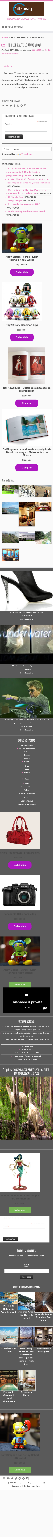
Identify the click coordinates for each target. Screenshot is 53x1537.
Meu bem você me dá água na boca (26, 666)
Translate (26, 154)
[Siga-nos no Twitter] (9, 27)
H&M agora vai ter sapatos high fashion (26, 612)
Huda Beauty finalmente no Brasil (26, 211)
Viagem (27, 758)
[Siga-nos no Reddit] (18, 27)
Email (8, 124)
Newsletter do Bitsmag (27, 804)
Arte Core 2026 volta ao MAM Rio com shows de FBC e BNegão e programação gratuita (26, 172)
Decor (27, 779)
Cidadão (27, 755)
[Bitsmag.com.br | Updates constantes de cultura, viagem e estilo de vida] (26, 9)
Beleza (27, 772)
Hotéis (27, 761)
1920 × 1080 (36, 50)
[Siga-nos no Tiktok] (12, 27)
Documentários (27, 787)
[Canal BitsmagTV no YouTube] (6, 27)
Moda (27, 769)
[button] (10, 489)
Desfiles (27, 798)
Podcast (27, 790)
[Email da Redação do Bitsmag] (3, 27)
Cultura (27, 752)
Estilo (27, 766)
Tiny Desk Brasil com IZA (27, 1060)
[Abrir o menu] (48, 26)
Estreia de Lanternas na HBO (24, 204)
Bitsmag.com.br (20, 1483)
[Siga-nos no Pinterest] (15, 27)
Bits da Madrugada (27, 749)
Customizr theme (33, 1486)
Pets (27, 784)
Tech (27, 776)
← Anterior (7, 66)
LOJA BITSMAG (27, 801)
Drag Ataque (15, 201)
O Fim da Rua (15, 197)
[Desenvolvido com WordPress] (44, 1483)
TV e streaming (27, 745)
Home (4, 38)
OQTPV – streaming (27, 793)
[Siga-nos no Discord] (21, 27)
